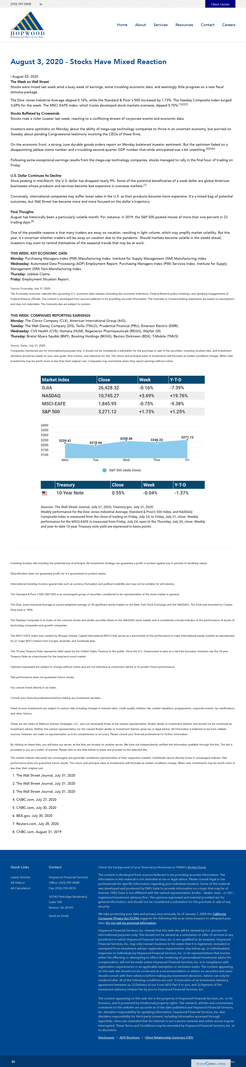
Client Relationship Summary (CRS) (169, 1038)
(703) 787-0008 (21, 4)
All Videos (18, 883)
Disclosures (106, 1038)
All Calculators (21, 888)
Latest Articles (20, 877)
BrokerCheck (197, 867)
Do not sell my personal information (131, 923)
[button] (140, 25)
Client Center (220, 4)
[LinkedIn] (41, 4)
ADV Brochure (130, 1038)
